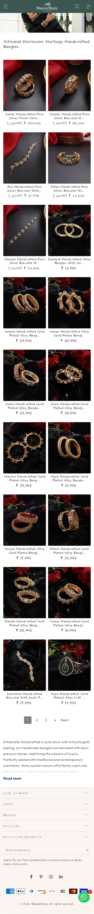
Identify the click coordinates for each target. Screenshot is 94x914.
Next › (65, 720)
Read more (12, 778)
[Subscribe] (88, 850)
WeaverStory (39, 903)
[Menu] (5, 6)
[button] (77, 6)
